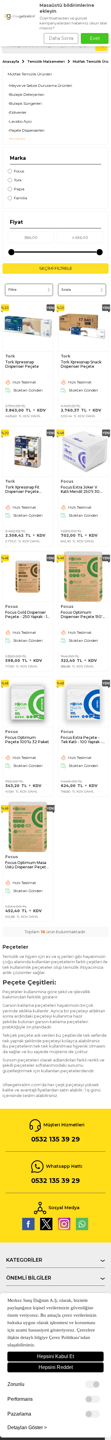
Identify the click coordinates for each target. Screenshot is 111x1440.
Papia (19, 189)
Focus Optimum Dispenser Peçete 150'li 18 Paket (82, 614)
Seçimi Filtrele (55, 268)
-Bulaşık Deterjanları (26, 94)
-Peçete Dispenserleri (26, 130)
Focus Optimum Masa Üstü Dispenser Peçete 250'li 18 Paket (26, 865)
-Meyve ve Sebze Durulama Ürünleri (40, 85)
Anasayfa (10, 61)
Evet (95, 38)
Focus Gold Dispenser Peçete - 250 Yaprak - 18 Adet (27, 614)
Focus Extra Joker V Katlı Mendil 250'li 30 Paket (80, 489)
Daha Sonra (61, 38)
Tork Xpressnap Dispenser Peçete (22, 364)
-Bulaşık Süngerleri (25, 103)
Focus (19, 171)
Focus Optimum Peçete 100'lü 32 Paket (27, 739)
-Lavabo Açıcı (20, 121)
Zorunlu (15, 1384)
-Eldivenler (17, 112)
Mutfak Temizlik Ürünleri (30, 74)
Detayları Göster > (27, 1427)
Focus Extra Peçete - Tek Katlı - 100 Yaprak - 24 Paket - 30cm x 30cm (81, 739)
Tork (18, 180)
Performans (20, 1399)
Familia (20, 198)
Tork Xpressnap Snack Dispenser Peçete (81, 364)
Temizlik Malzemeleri (46, 61)
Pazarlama (19, 1414)
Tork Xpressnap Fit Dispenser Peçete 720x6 (22, 489)
